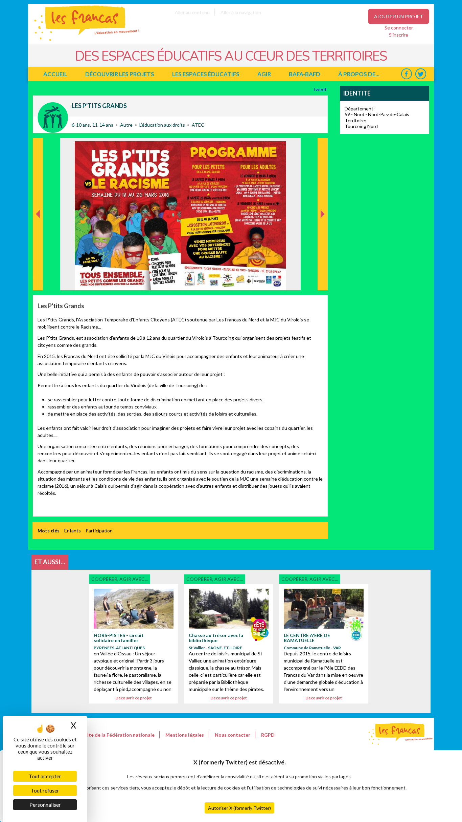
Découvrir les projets (119, 74)
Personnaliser (45, 804)
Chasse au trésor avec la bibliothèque (216, 637)
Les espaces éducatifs (205, 74)
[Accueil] (82, 41)
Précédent (38, 280)
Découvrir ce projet (133, 697)
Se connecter (399, 27)
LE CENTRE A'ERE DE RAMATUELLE (307, 637)
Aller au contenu (192, 12)
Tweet (320, 89)
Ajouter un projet (398, 16)
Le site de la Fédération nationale (117, 735)
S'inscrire (398, 35)
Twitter (420, 74)
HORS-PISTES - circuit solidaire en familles (119, 637)
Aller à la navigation (241, 12)
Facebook (406, 74)
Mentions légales (184, 735)
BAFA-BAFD (304, 74)
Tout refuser (45, 790)
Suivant (322, 145)
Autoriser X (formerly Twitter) (239, 808)
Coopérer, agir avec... (53, 117)
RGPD (268, 735)
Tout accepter (45, 776)
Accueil (55, 74)
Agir (264, 74)
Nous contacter (232, 735)
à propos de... (358, 74)
